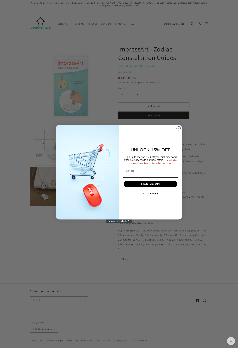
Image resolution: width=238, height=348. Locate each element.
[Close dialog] (179, 128)
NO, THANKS (150, 193)
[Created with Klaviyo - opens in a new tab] (119, 221)
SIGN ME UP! (150, 183)
